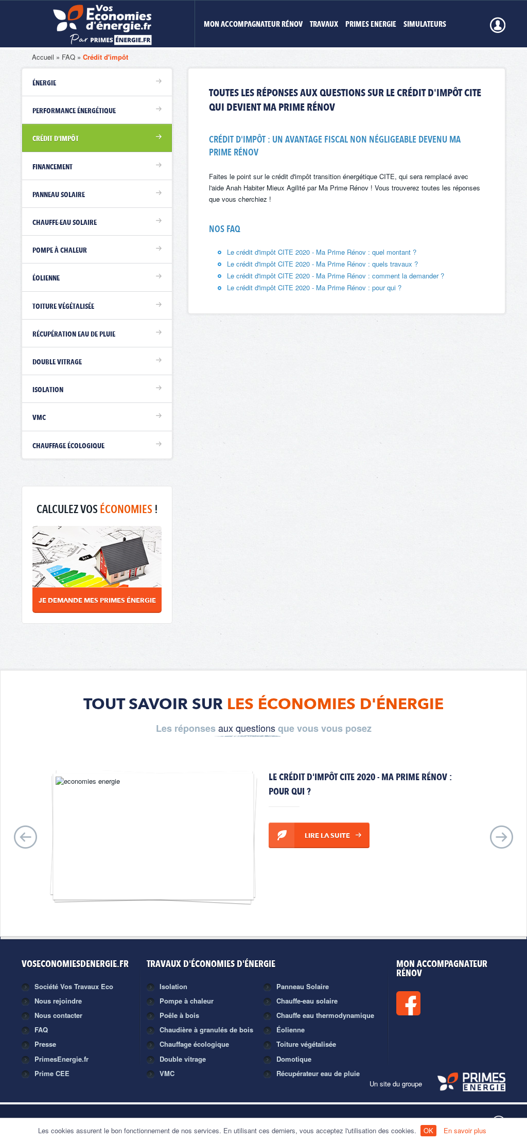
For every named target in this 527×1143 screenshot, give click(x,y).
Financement (52, 167)
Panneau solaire (58, 195)
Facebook (443, 1003)
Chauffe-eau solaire (64, 222)
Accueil (43, 57)
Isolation (47, 390)
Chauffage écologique (68, 446)
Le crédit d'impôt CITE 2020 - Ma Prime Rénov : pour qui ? (314, 287)
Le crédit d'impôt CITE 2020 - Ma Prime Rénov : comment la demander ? (335, 275)
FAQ (68, 57)
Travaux (324, 25)
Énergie (44, 83)
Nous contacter (58, 1015)
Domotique (293, 1059)
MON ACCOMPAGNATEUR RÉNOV (253, 25)
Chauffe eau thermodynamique (325, 1015)
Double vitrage (57, 362)
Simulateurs (424, 25)
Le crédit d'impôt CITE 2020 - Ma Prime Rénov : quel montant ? (321, 252)
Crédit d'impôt (105, 57)
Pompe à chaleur (59, 250)
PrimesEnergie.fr (61, 1059)
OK (428, 1130)
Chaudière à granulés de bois (206, 1029)
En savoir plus (465, 1130)
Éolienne (46, 278)
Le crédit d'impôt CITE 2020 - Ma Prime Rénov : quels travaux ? (322, 264)
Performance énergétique (74, 111)
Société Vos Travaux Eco (73, 986)
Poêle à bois (179, 1015)
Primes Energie (370, 25)
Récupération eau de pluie (73, 334)
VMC (39, 417)
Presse (45, 1044)
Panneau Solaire (302, 986)
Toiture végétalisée (63, 306)
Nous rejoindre (58, 1001)
